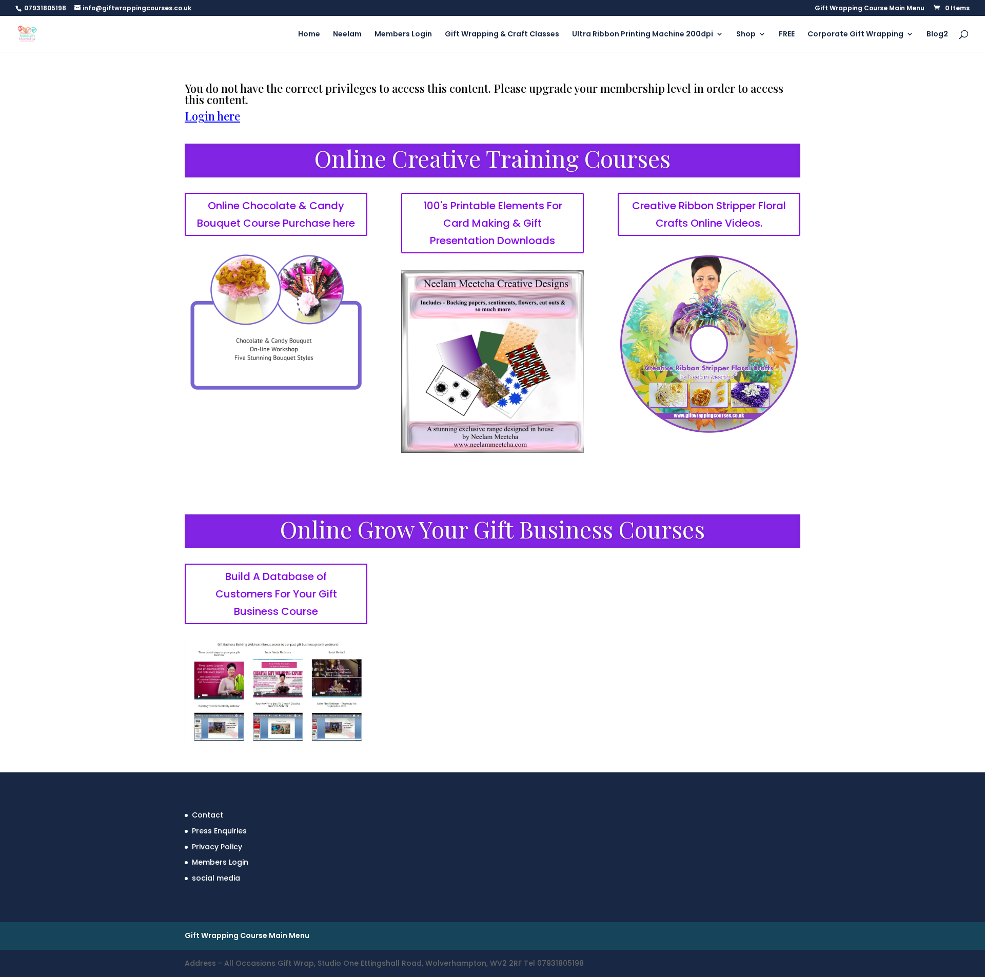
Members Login (403, 34)
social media (216, 878)
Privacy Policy (217, 847)
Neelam (347, 34)
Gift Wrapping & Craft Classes (502, 34)
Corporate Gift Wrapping (855, 34)
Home (309, 34)
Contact (207, 815)
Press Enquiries (219, 831)
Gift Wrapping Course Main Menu (869, 8)
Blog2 (937, 34)
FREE (787, 34)
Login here (212, 116)
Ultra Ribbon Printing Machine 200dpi (642, 34)
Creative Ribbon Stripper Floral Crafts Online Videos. (709, 214)
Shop (746, 34)
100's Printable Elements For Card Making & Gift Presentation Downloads (492, 223)
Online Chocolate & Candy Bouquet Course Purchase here (276, 214)
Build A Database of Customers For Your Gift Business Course (276, 594)
